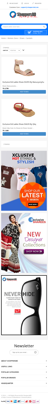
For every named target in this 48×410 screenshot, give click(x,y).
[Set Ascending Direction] (22, 50)
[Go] (35, 352)
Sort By (5, 50)
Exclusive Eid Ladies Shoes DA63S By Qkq (19, 124)
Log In (26, 3)
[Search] (45, 27)
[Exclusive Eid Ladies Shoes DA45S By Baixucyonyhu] (24, 68)
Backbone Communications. (23, 397)
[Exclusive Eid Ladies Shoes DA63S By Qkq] (24, 110)
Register (38, 3)
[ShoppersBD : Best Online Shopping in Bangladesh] (24, 14)
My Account (14, 3)
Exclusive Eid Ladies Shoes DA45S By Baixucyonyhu (23, 82)
